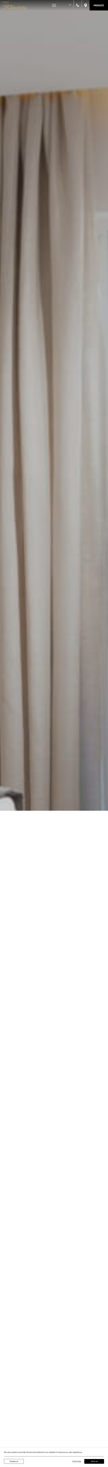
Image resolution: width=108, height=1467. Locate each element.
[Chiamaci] (77, 5)
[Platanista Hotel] (15, 5)
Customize (76, 1461)
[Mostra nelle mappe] (85, 5)
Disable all (14, 1461)
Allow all (94, 1461)
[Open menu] (54, 5)
